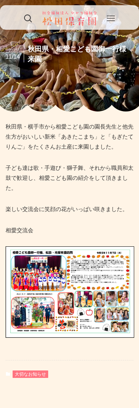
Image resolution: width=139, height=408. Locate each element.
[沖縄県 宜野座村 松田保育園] (69, 18)
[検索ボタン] (28, 18)
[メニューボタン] (111, 18)
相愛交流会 (19, 230)
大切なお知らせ (30, 374)
